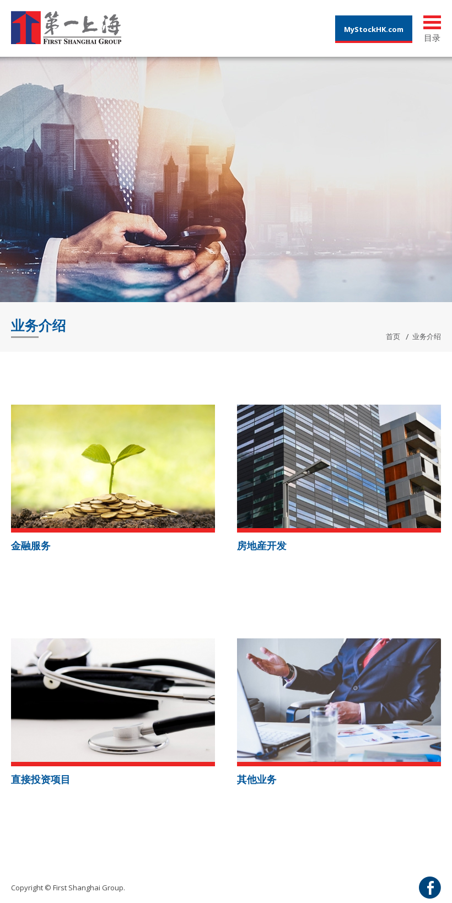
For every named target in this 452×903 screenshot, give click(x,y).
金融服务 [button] (31, 545)
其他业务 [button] (257, 778)
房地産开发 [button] (262, 545)
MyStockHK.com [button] (373, 29)
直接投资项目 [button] (41, 778)
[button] (113, 465)
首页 (393, 336)
